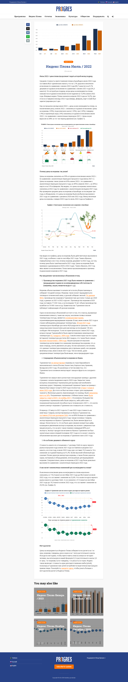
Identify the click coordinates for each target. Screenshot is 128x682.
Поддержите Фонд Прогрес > (18, 2)
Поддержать (98, 16)
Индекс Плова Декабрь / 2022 (82, 597)
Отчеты (48, 16)
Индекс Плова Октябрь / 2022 (82, 628)
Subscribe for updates (64, 666)
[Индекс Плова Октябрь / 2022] (86, 632)
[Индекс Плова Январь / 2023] (50, 601)
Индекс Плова (35, 16)
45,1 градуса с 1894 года (59, 335)
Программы (20, 16)
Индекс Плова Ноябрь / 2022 (50, 628)
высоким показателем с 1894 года (53, 341)
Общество (85, 16)
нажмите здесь (67, 568)
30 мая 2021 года (83, 323)
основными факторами (74, 318)
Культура (73, 16)
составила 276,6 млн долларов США (54, 415)
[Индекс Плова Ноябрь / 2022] (50, 632)
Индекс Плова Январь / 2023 (50, 597)
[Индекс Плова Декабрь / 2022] (86, 601)
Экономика (60, 16)
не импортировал (58, 363)
